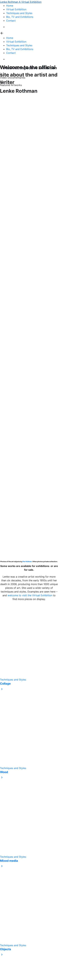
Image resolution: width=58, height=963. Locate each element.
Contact (11, 20)
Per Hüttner (27, 562)
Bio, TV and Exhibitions (19, 16)
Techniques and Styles (19, 13)
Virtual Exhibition (16, 9)
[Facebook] (7, 27)
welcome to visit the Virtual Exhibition (30, 595)
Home (9, 5)
